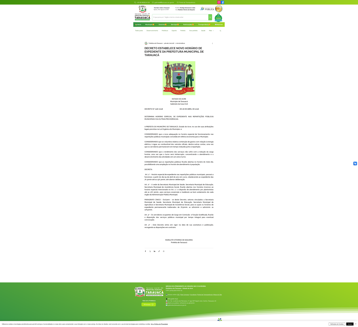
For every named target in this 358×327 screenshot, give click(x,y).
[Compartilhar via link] (159, 251)
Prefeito (182, 30)
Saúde (203, 30)
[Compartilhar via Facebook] (145, 251)
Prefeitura (165, 30)
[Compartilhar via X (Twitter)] (150, 251)
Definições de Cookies (337, 324)
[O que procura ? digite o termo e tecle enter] (210, 17)
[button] (149, 24)
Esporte (174, 30)
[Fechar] (356, 324)
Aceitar (350, 324)
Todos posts (139, 30)
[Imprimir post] (164, 251)
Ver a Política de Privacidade (159, 324)
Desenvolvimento (152, 30)
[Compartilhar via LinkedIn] (154, 251)
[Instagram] (219, 2)
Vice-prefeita (193, 30)
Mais (210, 30)
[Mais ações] (212, 43)
